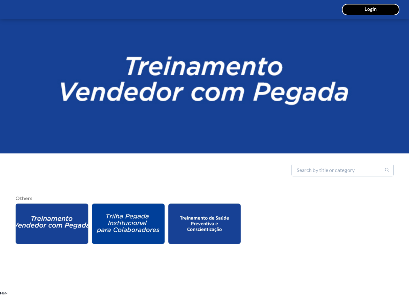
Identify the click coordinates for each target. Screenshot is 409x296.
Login (371, 9)
